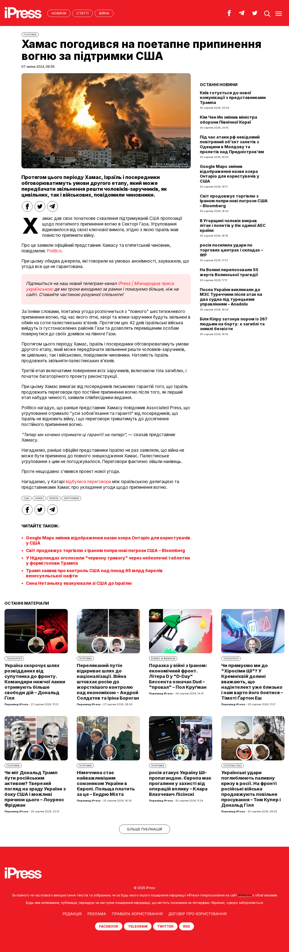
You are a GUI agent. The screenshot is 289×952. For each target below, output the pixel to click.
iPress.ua (245, 895)
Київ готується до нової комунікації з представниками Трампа (233, 97)
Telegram (137, 926)
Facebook (108, 926)
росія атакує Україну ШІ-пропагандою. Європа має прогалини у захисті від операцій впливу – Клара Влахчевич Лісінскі (180, 783)
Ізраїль (54, 498)
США (26, 498)
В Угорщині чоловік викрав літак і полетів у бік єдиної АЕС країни (233, 225)
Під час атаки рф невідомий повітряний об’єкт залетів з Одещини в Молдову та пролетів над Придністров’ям (232, 144)
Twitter (165, 926)
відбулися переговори (88, 481)
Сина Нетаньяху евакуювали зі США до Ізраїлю (79, 583)
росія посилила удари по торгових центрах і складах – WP (231, 250)
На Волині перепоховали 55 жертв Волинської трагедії (229, 272)
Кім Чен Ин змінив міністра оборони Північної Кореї (228, 120)
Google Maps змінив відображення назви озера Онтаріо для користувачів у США (229, 173)
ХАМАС (39, 498)
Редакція (72, 914)
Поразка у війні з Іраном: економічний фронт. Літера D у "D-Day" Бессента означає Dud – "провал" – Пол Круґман (178, 676)
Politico (54, 251)
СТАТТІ (83, 13)
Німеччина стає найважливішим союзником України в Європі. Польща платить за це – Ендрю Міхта (106, 783)
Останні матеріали (27, 603)
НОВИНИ (58, 13)
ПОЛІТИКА (30, 34)
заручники (71, 498)
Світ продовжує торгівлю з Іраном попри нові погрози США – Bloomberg (105, 550)
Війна (104, 13)
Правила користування (137, 914)
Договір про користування (197, 914)
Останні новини (219, 84)
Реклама (96, 914)
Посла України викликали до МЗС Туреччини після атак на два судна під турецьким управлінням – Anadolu (231, 297)
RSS (186, 926)
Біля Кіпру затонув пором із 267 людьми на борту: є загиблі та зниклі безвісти (233, 324)
